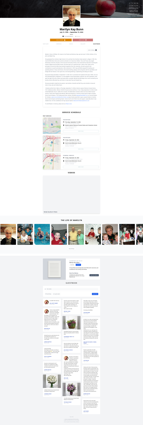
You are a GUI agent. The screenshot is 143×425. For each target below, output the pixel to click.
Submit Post (95, 293)
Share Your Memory (94, 275)
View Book (72, 264)
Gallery (83, 44)
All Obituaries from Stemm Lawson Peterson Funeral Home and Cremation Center (133, 14)
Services (59, 44)
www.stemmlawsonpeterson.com (81, 100)
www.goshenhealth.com (82, 95)
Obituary (46, 44)
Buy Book (78, 264)
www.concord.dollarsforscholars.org (59, 97)
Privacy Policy (68, 420)
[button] (52, 124)
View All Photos (71, 248)
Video (71, 44)
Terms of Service (74, 420)
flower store (69, 103)
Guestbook (96, 44)
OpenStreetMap (72, 421)
